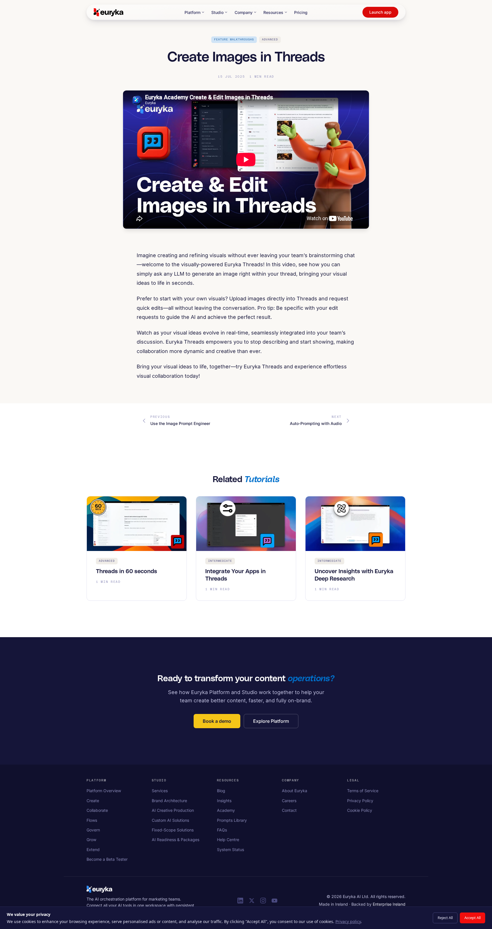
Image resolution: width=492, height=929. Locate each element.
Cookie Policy (359, 810)
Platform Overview (104, 790)
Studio (217, 12)
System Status (230, 849)
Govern (93, 829)
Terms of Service (362, 790)
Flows (92, 820)
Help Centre (228, 839)
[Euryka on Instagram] (263, 900)
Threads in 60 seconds (126, 571)
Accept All (472, 917)
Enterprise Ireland (389, 904)
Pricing (301, 12)
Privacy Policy (360, 800)
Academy (226, 810)
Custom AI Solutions (170, 820)
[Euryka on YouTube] (274, 900)
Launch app (380, 12)
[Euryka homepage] (99, 889)
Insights (224, 800)
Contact (289, 810)
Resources (273, 12)
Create (93, 800)
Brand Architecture (169, 800)
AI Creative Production (173, 810)
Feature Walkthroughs (234, 39)
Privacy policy (348, 921)
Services (160, 790)
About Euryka (294, 790)
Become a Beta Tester (107, 859)
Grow (91, 839)
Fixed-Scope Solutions (173, 829)
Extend (93, 849)
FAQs (222, 829)
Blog (221, 790)
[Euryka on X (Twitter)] (252, 900)
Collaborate (97, 810)
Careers (289, 800)
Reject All (445, 917)
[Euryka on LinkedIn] (240, 900)
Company (244, 12)
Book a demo (217, 721)
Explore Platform (271, 721)
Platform (192, 12)
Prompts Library (232, 820)
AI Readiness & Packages (175, 839)
